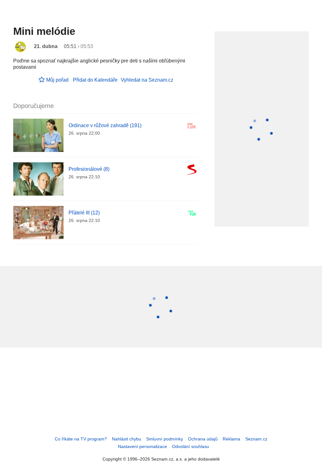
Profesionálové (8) (89, 169)
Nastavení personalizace (142, 446)
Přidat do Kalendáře (95, 80)
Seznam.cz (256, 438)
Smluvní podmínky (164, 438)
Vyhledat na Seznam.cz (147, 80)
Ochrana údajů (203, 438)
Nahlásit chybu (126, 438)
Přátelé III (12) (84, 212)
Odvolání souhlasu (190, 446)
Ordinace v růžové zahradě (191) (105, 125)
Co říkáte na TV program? (81, 438)
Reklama (231, 438)
